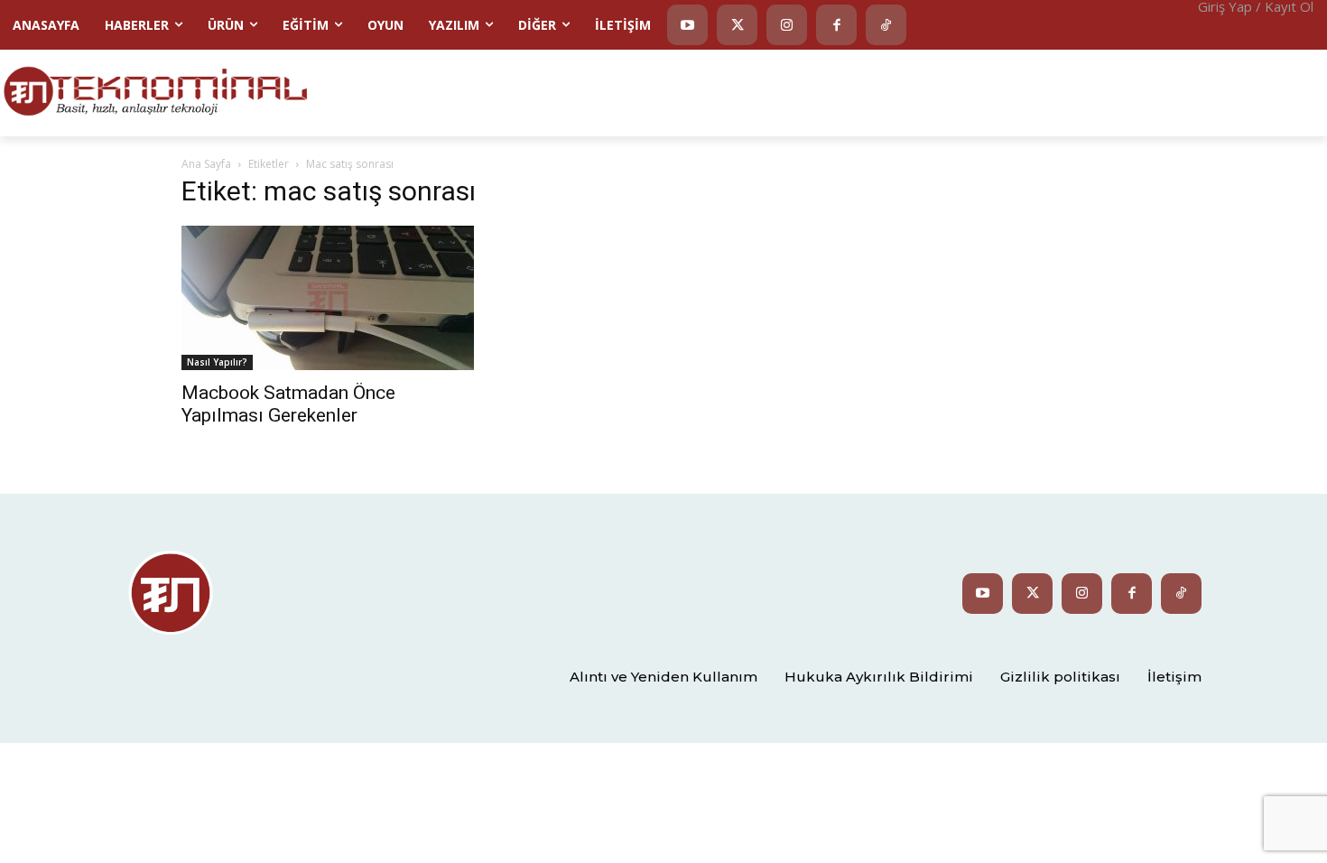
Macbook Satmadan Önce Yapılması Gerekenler (288, 404)
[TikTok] (886, 25)
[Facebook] (836, 25)
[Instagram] (786, 25)
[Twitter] (737, 25)
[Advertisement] (889, 91)
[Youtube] (687, 25)
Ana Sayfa (206, 164)
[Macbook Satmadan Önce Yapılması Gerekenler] (327, 298)
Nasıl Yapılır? (217, 362)
